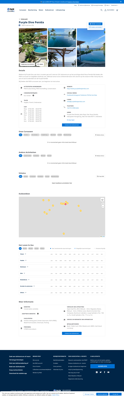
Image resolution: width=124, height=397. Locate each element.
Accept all (115, 394)
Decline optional (102, 394)
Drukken (55, 363)
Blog (75, 5)
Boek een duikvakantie (17, 366)
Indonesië (23, 19)
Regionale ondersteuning (75, 379)
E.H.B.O (60, 135)
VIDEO (41, 64)
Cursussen (22, 10)
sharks (25, 248)
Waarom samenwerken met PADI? (77, 360)
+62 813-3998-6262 (73, 108)
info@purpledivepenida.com (76, 101)
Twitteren (83, 95)
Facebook (70, 95)
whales (31, 248)
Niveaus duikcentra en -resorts (77, 363)
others (42, 248)
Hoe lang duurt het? (74, 372)
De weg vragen (70, 120)
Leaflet (103, 236)
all (20, 248)
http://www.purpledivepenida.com (78, 89)
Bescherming (32, 10)
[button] (48, 200)
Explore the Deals (73, 2)
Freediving (44, 135)
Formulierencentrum (29, 390)
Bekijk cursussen (96, 24)
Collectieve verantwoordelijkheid (42, 369)
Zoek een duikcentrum (85, 5)
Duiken (26, 135)
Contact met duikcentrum (72, 125)
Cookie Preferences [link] (45, 390)
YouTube (94, 95)
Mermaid (53, 135)
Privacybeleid (20, 390)
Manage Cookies (89, 394)
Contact (37, 390)
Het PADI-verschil (37, 363)
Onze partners (57, 366)
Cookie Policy (55, 395)
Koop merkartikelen (16, 370)
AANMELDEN (102, 366)
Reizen (41, 10)
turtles (36, 248)
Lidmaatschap (60, 10)
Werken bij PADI (37, 372)
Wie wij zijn (36, 360)
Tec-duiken (35, 135)
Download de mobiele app (18, 373)
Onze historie (36, 366)
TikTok (89, 95)
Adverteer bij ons (58, 369)
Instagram (76, 95)
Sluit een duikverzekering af (18, 363)
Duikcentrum (49, 10)
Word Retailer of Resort (74, 376)
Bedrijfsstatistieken (58, 360)
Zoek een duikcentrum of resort (20, 356)
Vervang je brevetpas (98, 5)
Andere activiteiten (96, 27)
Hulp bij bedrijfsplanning (75, 369)
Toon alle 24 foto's (27, 64)
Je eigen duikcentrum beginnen (77, 366)
